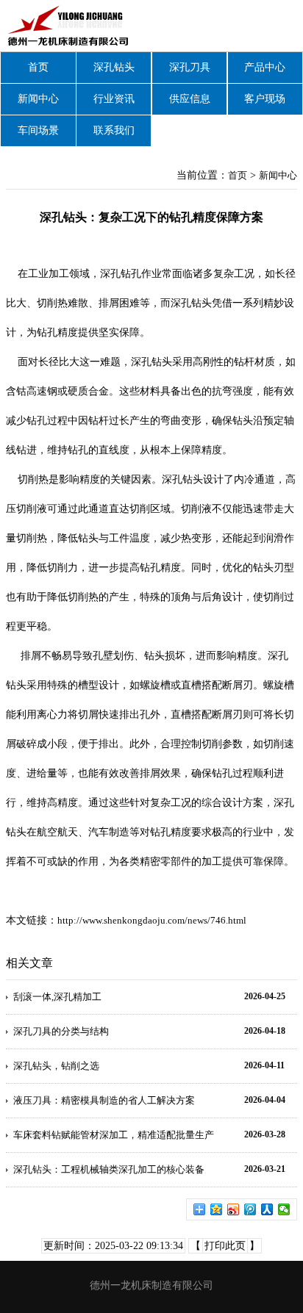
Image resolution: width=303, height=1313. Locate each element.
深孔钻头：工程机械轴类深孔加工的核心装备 (108, 1169)
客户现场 (264, 98)
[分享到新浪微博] (233, 1209)
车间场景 (38, 130)
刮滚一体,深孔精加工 (57, 996)
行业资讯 (114, 98)
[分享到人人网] (267, 1209)
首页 (38, 67)
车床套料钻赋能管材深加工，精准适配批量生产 (113, 1134)
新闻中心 (38, 98)
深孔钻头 (114, 67)
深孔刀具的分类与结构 (61, 1031)
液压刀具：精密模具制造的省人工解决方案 (104, 1100)
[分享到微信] (284, 1209)
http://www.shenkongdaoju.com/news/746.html (151, 920)
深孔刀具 (189, 67)
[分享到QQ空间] (216, 1209)
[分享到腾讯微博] (250, 1209)
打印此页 (225, 1245)
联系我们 (114, 130)
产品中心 (264, 67)
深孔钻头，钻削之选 (56, 1065)
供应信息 (189, 98)
